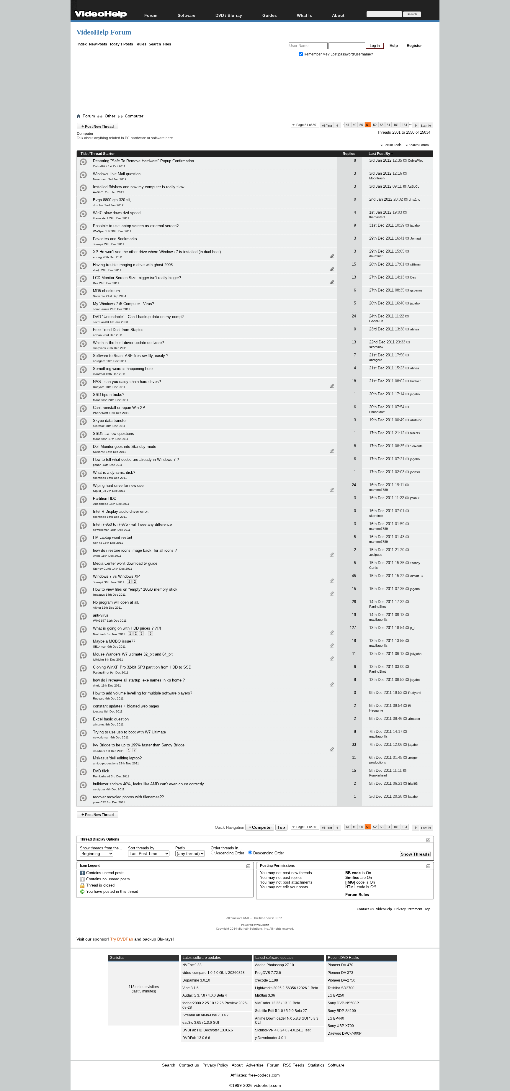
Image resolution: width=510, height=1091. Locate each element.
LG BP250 (336, 995)
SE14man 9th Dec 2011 (109, 646)
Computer (134, 116)
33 (354, 744)
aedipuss (375, 554)
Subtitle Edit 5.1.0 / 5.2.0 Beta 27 (281, 1011)
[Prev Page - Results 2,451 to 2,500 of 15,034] (337, 125)
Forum (150, 15)
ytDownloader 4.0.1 (270, 1038)
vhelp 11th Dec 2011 (107, 685)
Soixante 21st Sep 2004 (109, 296)
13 (354, 277)
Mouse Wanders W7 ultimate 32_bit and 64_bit (133, 654)
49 (354, 125)
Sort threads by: (142, 848)
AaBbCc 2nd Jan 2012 (108, 192)
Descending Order (268, 853)
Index (82, 44)
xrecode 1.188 (266, 980)
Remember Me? (317, 54)
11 (354, 653)
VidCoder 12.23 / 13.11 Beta (277, 1003)
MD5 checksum (106, 291)
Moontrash (377, 178)
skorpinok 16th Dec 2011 (110, 477)
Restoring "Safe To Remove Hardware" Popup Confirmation (143, 161)
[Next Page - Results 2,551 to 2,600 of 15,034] (415, 125)
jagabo (415, 225)
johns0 (415, 472)
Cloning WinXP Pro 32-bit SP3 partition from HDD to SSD (142, 667)
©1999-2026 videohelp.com (255, 1085)
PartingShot (377, 606)
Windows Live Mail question (116, 174)
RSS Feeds (293, 1065)
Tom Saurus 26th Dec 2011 (111, 309)
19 (354, 614)
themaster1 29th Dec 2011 (111, 218)
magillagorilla (378, 619)
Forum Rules (357, 894)
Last (424, 125)
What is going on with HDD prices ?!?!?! (127, 628)
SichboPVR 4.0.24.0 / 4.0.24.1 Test (282, 1030)
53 (381, 125)
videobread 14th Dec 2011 (111, 503)
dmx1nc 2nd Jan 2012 (108, 205)
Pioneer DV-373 (340, 973)
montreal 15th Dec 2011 (109, 374)
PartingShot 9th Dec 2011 (110, 672)
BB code (353, 873)
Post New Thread (97, 126)
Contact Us (365, 909)
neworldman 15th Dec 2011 (111, 529)
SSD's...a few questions (113, 433)
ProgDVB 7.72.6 (268, 973)
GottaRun (376, 321)
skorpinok (376, 347)
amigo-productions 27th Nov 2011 (116, 763)
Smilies (352, 877)
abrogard (375, 360)
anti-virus (101, 615)
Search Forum (419, 145)
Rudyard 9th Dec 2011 (108, 698)
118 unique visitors (144, 987)
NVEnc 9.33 (192, 965)
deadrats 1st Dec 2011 (108, 751)
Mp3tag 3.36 (265, 995)
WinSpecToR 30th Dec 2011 (112, 231)
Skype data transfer (110, 420)
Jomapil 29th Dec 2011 (108, 244)
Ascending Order (229, 853)
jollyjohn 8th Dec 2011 (108, 659)
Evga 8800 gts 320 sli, (112, 200)
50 (361, 125)
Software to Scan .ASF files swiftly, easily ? (130, 355)
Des (413, 277)
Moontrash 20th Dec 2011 (110, 400)
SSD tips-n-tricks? (108, 394)
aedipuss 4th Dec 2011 (109, 789)
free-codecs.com (264, 1075)
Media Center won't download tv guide (125, 563)
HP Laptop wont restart (112, 537)
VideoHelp (384, 909)
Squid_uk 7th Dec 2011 (109, 490)
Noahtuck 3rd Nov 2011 (109, 634)
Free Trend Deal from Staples (118, 329)
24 (354, 316)
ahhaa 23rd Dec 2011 (108, 335)
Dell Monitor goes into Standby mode (124, 446)
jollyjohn (415, 654)
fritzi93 (415, 433)
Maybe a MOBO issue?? (114, 641)
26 (354, 601)
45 (354, 576)
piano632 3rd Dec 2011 (109, 802)
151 (404, 125)
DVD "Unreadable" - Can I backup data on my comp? (138, 316)
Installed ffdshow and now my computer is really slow (138, 187)
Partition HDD (104, 498)
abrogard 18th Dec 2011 (109, 361)
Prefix (180, 848)
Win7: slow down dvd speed (116, 213)
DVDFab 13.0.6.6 (196, 1038)
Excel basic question (111, 719)
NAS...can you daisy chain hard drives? (127, 381)
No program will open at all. (116, 602)
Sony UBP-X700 (341, 1026)
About (237, 1065)
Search (155, 44)
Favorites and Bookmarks (115, 239)
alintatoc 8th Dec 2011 (108, 724)
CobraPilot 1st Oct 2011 (109, 166)
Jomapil (415, 238)
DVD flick (101, 771)
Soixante (416, 446)
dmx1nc (414, 199)
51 (368, 125)
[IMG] (350, 882)
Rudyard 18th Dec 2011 (109, 387)
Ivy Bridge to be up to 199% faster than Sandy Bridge (138, 745)
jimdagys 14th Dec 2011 (109, 594)
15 (354, 264)
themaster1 (377, 217)
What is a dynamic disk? (114, 472)
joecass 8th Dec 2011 (107, 711)
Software (186, 15)
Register (414, 45)
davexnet (375, 256)
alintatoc (416, 420)
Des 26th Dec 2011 (106, 283)
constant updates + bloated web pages (126, 706)
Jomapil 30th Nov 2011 (108, 582)
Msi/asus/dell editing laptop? (117, 758)
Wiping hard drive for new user (119, 485)
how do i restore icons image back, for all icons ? (135, 550)
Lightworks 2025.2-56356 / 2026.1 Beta (286, 988)
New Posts (98, 44)
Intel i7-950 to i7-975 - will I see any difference (132, 524)
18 (354, 381)
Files (167, 44)
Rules (141, 44)
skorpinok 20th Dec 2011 (110, 348)
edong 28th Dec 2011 (108, 257)
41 (347, 125)
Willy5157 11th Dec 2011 (110, 620)
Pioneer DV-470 (340, 965)
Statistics (316, 1065)
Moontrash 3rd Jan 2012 (110, 179)
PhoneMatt (377, 412)
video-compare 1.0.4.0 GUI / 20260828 (213, 973)
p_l (412, 628)
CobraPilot (415, 160)
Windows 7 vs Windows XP (116, 576)
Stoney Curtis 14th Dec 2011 (112, 568)
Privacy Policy (215, 1065)
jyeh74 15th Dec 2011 (108, 542)
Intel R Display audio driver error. (121, 511)
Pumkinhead (378, 775)
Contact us (189, 1065)
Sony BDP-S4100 (342, 1011)
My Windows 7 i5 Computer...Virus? (123, 304)
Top (281, 827)
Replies (349, 154)
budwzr (415, 381)
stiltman (415, 264)
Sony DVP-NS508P (343, 1003)
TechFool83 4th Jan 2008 (110, 322)
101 (396, 125)
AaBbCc (413, 186)
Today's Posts (121, 44)
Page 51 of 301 (307, 125)
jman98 (415, 498)
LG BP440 (336, 1018)
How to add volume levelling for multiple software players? (142, 693)
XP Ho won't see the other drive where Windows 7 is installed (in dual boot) (157, 252)
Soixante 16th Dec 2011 (109, 451)
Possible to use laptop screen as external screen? (136, 226)
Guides (269, 15)
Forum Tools (392, 145)
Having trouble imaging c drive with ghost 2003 (133, 265)
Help (394, 45)
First (329, 125)
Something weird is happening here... (124, 368)
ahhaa (414, 329)
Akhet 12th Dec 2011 (107, 607)
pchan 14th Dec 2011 (107, 464)
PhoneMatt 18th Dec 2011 (111, 413)
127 (353, 627)
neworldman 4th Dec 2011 (111, 737)
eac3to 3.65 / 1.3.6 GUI (200, 1022)
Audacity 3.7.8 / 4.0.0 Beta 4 (204, 995)
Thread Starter (102, 154)
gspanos (416, 290)
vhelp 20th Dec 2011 (107, 270)
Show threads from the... (101, 848)
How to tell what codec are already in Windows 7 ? (136, 459)
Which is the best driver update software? (128, 342)
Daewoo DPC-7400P (345, 1033)
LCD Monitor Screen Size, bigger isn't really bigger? (137, 278)
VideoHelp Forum (103, 32)
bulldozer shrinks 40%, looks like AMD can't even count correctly (148, 784)
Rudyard (414, 692)
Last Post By (379, 154)
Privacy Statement (408, 909)
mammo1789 (378, 490)
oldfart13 (416, 576)
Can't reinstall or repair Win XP (119, 407)
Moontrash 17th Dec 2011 (110, 438)
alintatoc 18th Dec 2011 (109, 425)
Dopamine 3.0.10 (196, 980)
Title (84, 154)
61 (388, 125)
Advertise (255, 1065)
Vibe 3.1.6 (190, 988)
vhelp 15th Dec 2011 (107, 555)
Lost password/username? (352, 54)
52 (375, 125)
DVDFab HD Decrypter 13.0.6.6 (207, 1030)
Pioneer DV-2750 (341, 980)
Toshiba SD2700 (341, 988)
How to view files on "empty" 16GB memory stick (135, 589)
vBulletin (263, 925)
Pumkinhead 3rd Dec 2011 (111, 776)
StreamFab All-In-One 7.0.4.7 (205, 1015)
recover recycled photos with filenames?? (128, 797)
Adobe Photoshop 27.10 (274, 965)
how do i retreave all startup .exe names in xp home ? (139, 680)
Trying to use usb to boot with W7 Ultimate (129, 732)
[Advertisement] (255, 86)
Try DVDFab (121, 939)
